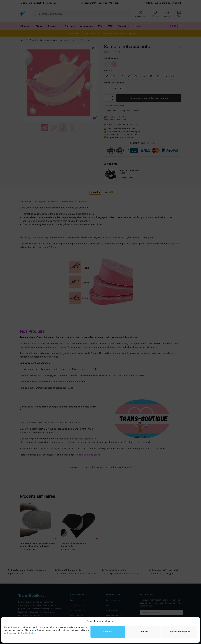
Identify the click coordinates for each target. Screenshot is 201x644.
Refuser (144, 631)
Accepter (107, 631)
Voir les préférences (180, 631)
